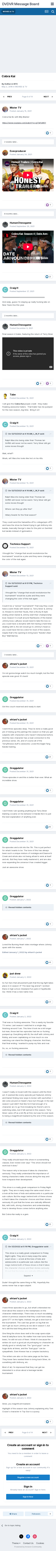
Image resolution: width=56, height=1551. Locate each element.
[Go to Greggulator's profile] (5, 699)
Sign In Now (28, 1497)
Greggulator (17, 697)
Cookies (40, 1543)
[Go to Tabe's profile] (5, 396)
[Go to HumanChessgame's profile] (5, 225)
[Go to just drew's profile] (5, 975)
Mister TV (15, 107)
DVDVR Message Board (20, 4)
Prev (9, 97)
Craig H (14, 287)
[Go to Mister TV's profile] (5, 109)
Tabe (13, 394)
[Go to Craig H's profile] (5, 290)
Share (14, 1514)
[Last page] (52, 97)
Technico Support (20, 544)
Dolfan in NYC (11, 84)
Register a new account (28, 1477)
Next (46, 97)
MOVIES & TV (21, 86)
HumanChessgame (20, 222)
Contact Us (28, 1543)
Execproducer (18, 151)
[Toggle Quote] (6, 434)
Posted (21, 111)
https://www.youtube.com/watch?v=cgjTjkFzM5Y (24, 123)
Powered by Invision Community (28, 1547)
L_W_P (36, 434)
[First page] (4, 97)
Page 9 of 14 (28, 97)
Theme (15, 1543)
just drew (15, 973)
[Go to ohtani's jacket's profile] (5, 666)
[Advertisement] (28, 45)
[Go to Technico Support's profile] (5, 546)
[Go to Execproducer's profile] (5, 153)
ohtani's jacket (18, 663)
